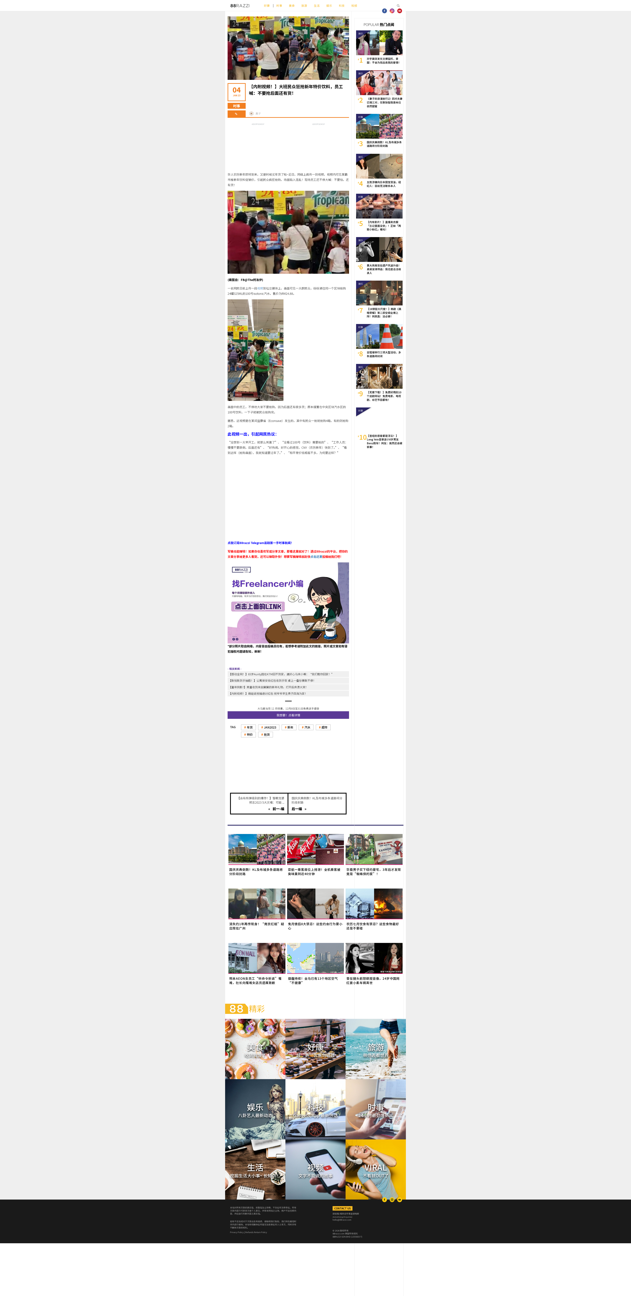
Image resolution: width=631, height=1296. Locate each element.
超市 (324, 727)
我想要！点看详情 (288, 715)
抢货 (267, 734)
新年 (290, 727)
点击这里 (316, 556)
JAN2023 (270, 727)
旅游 (304, 5)
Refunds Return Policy (256, 1232)
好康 (267, 5)
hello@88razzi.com (342, 1219)
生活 (317, 5)
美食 (292, 5)
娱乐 (329, 5)
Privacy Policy (237, 1232)
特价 (250, 734)
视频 (354, 5)
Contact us (342, 1208)
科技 (342, 5)
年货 (250, 727)
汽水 (307, 727)
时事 (279, 5)
